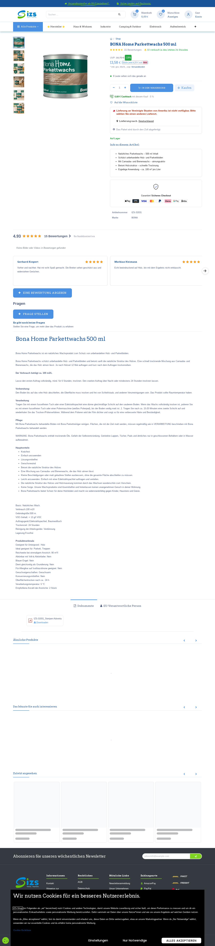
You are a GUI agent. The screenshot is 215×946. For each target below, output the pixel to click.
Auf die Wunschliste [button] (125, 102)
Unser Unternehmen (118, 888)
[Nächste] (205, 270)
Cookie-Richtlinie (22, 930)
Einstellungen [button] (98, 940)
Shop (118, 38)
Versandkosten (138, 67)
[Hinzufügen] (125, 88)
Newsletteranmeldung (119, 883)
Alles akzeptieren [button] (181, 940)
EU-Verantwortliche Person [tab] (122, 605)
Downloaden (42, 622)
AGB (80, 882)
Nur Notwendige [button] (135, 940)
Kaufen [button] (186, 87)
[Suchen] (119, 14)
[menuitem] (28, 26)
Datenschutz (84, 888)
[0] (135, 14)
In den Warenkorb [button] (153, 88)
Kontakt (50, 883)
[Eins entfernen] (114, 88)
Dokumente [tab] (85, 605)
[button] (135, 62)
